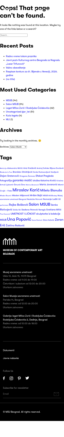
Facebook (4, 378)
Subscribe (56, 394)
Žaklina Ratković (15, 225)
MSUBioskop (52, 196)
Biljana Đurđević (57, 168)
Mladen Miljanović (20, 195)
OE (59, 199)
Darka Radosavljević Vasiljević (46, 172)
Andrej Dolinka (43, 168)
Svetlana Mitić (53, 209)
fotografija (6, 180)
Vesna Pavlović (37, 220)
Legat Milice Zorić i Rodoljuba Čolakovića (27, 108)
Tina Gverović (5, 214)
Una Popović (19, 219)
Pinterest (19, 378)
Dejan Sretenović (9, 175)
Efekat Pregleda (45, 175)
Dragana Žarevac (27, 176)
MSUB (9, 100)
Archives (4, 146)
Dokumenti (8, 350)
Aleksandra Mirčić (15, 168)
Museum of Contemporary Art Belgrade (22, 252)
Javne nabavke (11, 358)
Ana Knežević (29, 168)
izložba (36, 180)
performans (4, 205)
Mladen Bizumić (5, 196)
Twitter (27, 378)
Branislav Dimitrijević (22, 172)
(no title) (10, 79)
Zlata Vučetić (48, 220)
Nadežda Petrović (34, 199)
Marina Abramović (32, 185)
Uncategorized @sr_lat (18, 111)
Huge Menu (59, 9)
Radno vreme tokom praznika (21, 56)
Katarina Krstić (48, 180)
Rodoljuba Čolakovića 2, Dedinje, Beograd (25, 319)
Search (54, 9)
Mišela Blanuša (51, 190)
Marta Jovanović (48, 184)
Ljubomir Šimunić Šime (15, 185)
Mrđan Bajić (36, 195)
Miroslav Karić (26, 190)
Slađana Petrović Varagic (33, 209)
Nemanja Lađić (50, 199)
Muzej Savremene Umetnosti (6, 10)
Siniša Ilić (17, 210)
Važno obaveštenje (15, 67)
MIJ (8, 119)
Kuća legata (12, 115)
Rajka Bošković (18, 204)
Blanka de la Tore (6, 172)
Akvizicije (3, 168)
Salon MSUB (12, 104)
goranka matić (22, 180)
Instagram (11, 378)
